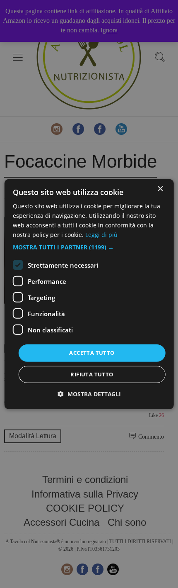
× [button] (160, 188)
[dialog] (89, 294)
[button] (89, 247)
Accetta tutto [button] (91, 352)
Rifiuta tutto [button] (91, 374)
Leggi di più (101, 235)
